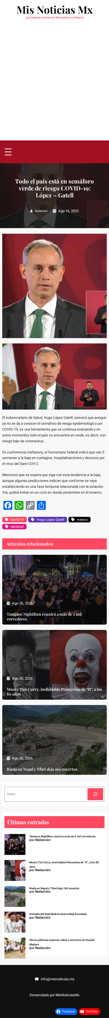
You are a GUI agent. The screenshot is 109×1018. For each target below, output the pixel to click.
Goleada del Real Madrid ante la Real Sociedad (58, 914)
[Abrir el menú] (8, 152)
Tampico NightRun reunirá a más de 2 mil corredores (44, 616)
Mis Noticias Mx (54, 9)
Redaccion (41, 211)
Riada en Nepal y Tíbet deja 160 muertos (42, 769)
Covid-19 (17, 519)
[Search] (95, 794)
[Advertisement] (54, 83)
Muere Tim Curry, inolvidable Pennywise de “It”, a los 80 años (54, 691)
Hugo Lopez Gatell (50, 519)
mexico (82, 519)
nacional (17, 526)
